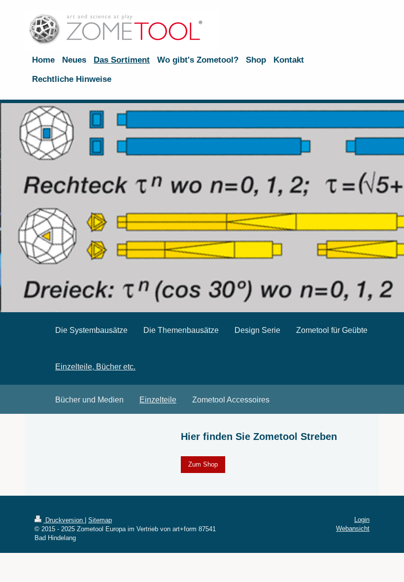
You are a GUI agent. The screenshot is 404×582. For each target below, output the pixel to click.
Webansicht (353, 528)
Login (362, 519)
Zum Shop (203, 464)
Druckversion (64, 520)
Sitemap (100, 520)
